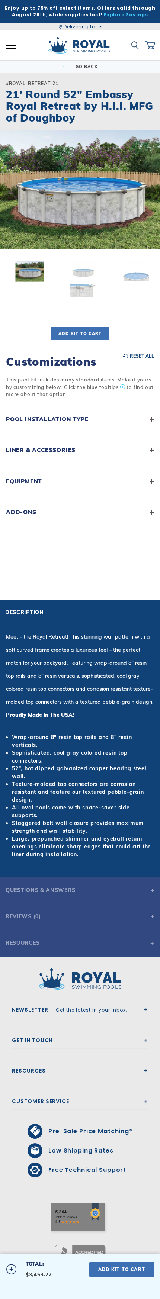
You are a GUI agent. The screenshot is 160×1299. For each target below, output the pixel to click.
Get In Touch (32, 1040)
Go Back (86, 66)
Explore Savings (126, 15)
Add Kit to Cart (80, 333)
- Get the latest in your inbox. (69, 1009)
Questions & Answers (40, 890)
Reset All (141, 356)
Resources (22, 942)
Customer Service (40, 1101)
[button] (12, 201)
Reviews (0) (23, 916)
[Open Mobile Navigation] (11, 45)
